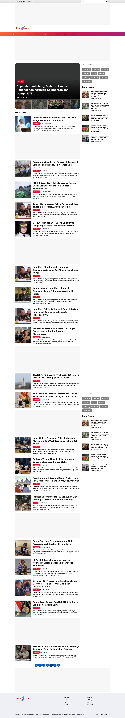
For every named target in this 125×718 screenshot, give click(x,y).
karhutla (104, 77)
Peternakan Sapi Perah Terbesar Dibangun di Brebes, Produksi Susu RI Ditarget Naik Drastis (55, 165)
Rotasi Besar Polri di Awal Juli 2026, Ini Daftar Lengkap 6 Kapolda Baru (56, 603)
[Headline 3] (56, 104)
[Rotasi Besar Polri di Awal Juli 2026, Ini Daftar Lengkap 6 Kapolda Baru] (23, 609)
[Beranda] (13, 34)
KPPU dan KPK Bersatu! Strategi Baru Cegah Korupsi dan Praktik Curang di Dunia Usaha (55, 395)
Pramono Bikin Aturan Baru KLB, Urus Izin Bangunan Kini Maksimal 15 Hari (54, 119)
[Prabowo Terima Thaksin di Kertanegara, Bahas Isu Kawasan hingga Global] (23, 466)
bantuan (96, 69)
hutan (85, 77)
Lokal (24, 34)
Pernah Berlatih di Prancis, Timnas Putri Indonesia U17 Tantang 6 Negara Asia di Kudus (100, 127)
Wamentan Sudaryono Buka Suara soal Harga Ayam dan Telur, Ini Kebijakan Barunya (56, 648)
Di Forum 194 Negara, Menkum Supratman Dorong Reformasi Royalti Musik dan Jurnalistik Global (55, 583)
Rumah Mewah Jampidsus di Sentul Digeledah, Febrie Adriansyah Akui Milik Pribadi (53, 291)
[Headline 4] (72, 104)
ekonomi (105, 69)
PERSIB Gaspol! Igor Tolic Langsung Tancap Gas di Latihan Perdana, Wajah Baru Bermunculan (54, 185)
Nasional (17, 34)
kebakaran (87, 81)
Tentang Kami (80, 714)
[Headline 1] (23, 104)
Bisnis (30, 34)
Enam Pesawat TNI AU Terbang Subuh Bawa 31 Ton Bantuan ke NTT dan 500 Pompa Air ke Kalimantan (100, 106)
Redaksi (23, 714)
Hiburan (51, 34)
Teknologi (43, 34)
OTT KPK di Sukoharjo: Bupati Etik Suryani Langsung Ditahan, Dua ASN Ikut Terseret (54, 224)
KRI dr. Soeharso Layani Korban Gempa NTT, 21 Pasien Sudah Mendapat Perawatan (100, 137)
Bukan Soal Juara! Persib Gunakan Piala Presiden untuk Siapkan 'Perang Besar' (53, 542)
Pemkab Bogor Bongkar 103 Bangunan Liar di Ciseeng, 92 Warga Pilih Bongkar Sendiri (56, 498)
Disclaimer (30, 714)
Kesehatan (72, 34)
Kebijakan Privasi (69, 714)
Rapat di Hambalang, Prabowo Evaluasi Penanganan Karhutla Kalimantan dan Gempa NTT (43, 89)
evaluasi (86, 73)
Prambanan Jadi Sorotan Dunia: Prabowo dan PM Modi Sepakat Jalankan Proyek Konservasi (56, 479)
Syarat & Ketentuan (57, 714)
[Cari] (107, 1)
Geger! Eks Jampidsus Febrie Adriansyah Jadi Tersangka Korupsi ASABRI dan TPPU (55, 205)
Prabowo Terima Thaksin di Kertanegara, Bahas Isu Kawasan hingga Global (53, 460)
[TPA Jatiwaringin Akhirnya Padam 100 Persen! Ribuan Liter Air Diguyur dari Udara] (23, 381)
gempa (101, 73)
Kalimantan (94, 77)
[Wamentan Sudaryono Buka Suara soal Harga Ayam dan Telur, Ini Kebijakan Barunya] (23, 653)
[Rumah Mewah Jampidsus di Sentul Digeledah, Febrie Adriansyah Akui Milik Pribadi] (23, 295)
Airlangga (87, 69)
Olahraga (58, 34)
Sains (65, 34)
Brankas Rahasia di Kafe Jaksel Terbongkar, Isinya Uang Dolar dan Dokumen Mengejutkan (55, 331)
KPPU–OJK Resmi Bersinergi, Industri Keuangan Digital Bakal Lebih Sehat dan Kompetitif (53, 563)
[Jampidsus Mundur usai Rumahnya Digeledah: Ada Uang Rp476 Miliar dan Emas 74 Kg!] (23, 274)
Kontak (17, 714)
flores (94, 73)
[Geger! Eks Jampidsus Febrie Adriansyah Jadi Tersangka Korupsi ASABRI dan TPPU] (23, 211)
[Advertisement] (62, 15)
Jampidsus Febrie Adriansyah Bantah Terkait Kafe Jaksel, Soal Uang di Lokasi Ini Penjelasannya (55, 312)
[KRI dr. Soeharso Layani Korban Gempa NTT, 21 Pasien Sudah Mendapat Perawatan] (85, 138)
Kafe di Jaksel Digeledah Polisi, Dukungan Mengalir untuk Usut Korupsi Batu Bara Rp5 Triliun (55, 441)
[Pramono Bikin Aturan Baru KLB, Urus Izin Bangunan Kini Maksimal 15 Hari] (23, 124)
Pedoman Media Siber (42, 714)
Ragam (36, 34)
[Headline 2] (39, 104)
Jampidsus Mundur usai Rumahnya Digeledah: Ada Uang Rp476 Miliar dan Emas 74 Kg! (55, 270)
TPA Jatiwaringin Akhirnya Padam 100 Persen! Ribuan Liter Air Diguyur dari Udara (56, 376)
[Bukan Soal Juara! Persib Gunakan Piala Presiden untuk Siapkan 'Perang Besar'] (23, 548)
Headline (36, 123)
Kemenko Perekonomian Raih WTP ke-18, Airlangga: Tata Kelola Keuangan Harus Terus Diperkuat (99, 94)
